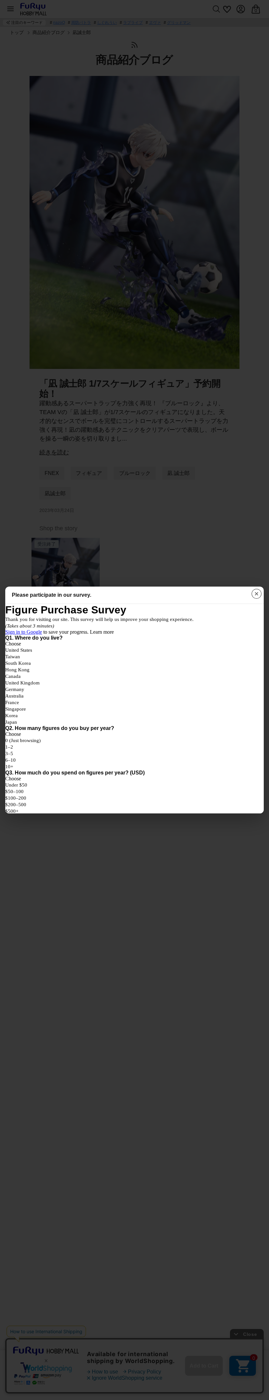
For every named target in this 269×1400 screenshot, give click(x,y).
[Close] (256, 593)
